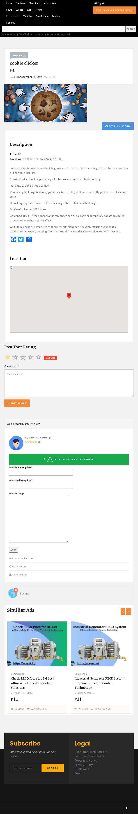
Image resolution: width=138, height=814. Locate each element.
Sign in (101, 3)
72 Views (83, 708)
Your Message (16, 493)
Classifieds (35, 3)
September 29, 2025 (30, 77)
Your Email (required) (20, 480)
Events (19, 9)
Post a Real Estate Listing (115, 10)
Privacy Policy (83, 765)
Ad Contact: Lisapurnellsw (23, 424)
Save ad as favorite (22, 558)
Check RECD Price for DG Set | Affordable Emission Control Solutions (32, 683)
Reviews (20, 3)
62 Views (19, 708)
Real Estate (42, 16)
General (10, 22)
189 (53, 77)
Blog (29, 9)
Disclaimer (81, 769)
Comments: (11, 366)
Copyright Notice (85, 760)
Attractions (50, 3)
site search (8, 34)
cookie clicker (18, 168)
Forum (38, 9)
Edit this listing (119, 126)
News (9, 9)
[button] (69, 459)
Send (51, 768)
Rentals (56, 16)
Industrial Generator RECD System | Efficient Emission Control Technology (100, 683)
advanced (63, 34)
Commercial (19, 55)
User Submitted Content (90, 752)
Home (9, 3)
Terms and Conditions (89, 756)
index (38, 34)
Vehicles (27, 16)
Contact (79, 773)
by (22, 34)
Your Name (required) (21, 467)
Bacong (24, 593)
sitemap (49, 34)
